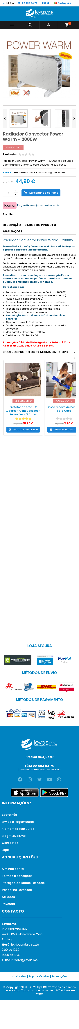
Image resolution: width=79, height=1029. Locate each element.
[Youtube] (49, 779)
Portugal (8, 939)
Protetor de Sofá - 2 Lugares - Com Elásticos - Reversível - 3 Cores (23, 410)
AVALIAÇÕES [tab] (12, 231)
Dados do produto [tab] (40, 225)
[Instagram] (29, 779)
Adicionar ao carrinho (41, 193)
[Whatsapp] (59, 779)
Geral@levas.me (26, 960)
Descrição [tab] (12, 225)
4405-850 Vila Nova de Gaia (22, 934)
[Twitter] (39, 779)
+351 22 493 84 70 (26, 3)
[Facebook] (20, 779)
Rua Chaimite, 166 (14, 929)
